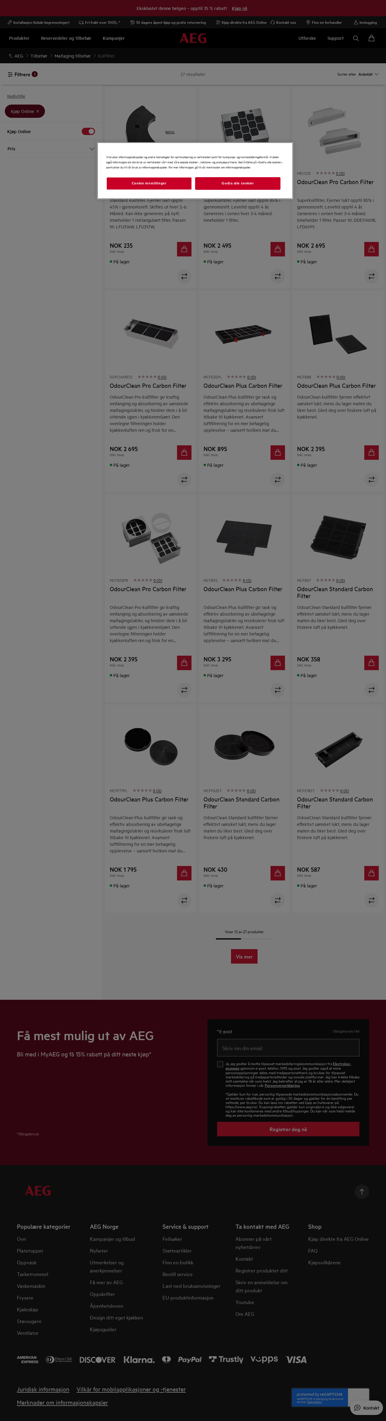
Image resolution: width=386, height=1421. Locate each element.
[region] (195, 170)
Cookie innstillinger (149, 183)
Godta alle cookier (238, 183)
